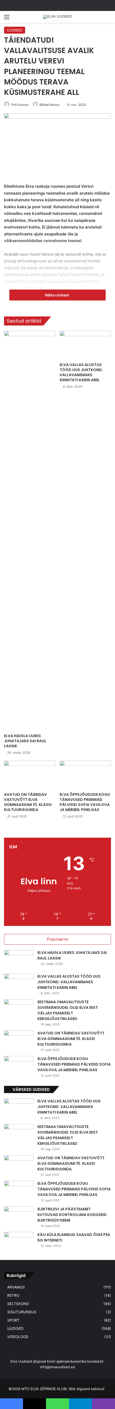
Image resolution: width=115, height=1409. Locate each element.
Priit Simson (20, 105)
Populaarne (57, 939)
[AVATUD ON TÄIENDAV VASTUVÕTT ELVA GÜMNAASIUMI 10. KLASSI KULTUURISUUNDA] (29, 775)
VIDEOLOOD (17, 1337)
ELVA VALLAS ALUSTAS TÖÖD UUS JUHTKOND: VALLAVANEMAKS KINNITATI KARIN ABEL (81, 372)
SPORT (13, 1320)
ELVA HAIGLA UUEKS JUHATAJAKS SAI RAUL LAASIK (25, 741)
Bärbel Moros (49, 105)
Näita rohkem (57, 295)
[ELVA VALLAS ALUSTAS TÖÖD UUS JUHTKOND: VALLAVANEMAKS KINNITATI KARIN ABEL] (85, 345)
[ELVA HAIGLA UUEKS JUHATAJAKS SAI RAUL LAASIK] (29, 531)
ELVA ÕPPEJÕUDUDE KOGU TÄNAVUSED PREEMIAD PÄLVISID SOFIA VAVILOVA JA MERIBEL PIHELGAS (85, 802)
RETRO (13, 1295)
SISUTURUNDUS (21, 1312)
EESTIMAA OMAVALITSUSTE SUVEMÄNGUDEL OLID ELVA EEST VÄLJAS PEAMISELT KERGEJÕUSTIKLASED (67, 1010)
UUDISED (14, 30)
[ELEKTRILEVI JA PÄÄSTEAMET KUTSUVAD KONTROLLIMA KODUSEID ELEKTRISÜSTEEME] (18, 1216)
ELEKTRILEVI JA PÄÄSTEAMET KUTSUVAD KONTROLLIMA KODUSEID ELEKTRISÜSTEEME (72, 1214)
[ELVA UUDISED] (57, 17)
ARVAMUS (16, 1287)
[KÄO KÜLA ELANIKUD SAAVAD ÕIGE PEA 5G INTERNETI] (18, 1242)
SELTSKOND (18, 1304)
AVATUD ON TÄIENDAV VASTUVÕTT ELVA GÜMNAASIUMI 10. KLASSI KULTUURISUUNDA (28, 802)
